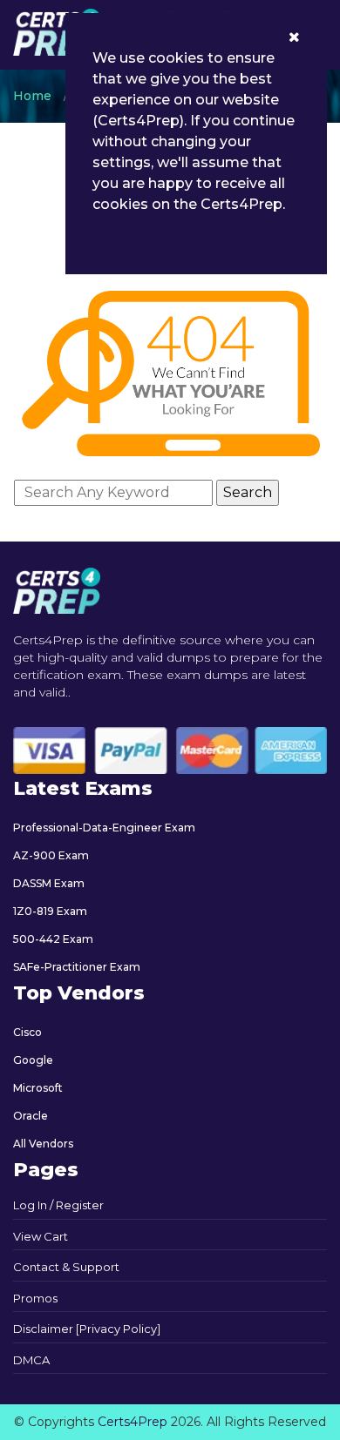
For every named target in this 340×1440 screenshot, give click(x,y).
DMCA (31, 1360)
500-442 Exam (53, 938)
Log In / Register (58, 1205)
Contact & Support (66, 1267)
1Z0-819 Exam (50, 911)
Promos (35, 1298)
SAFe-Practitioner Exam (76, 966)
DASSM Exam (49, 883)
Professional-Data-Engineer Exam (104, 827)
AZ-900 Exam (51, 855)
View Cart (40, 1236)
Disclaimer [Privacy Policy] (86, 1329)
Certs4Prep (132, 1422)
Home (32, 96)
